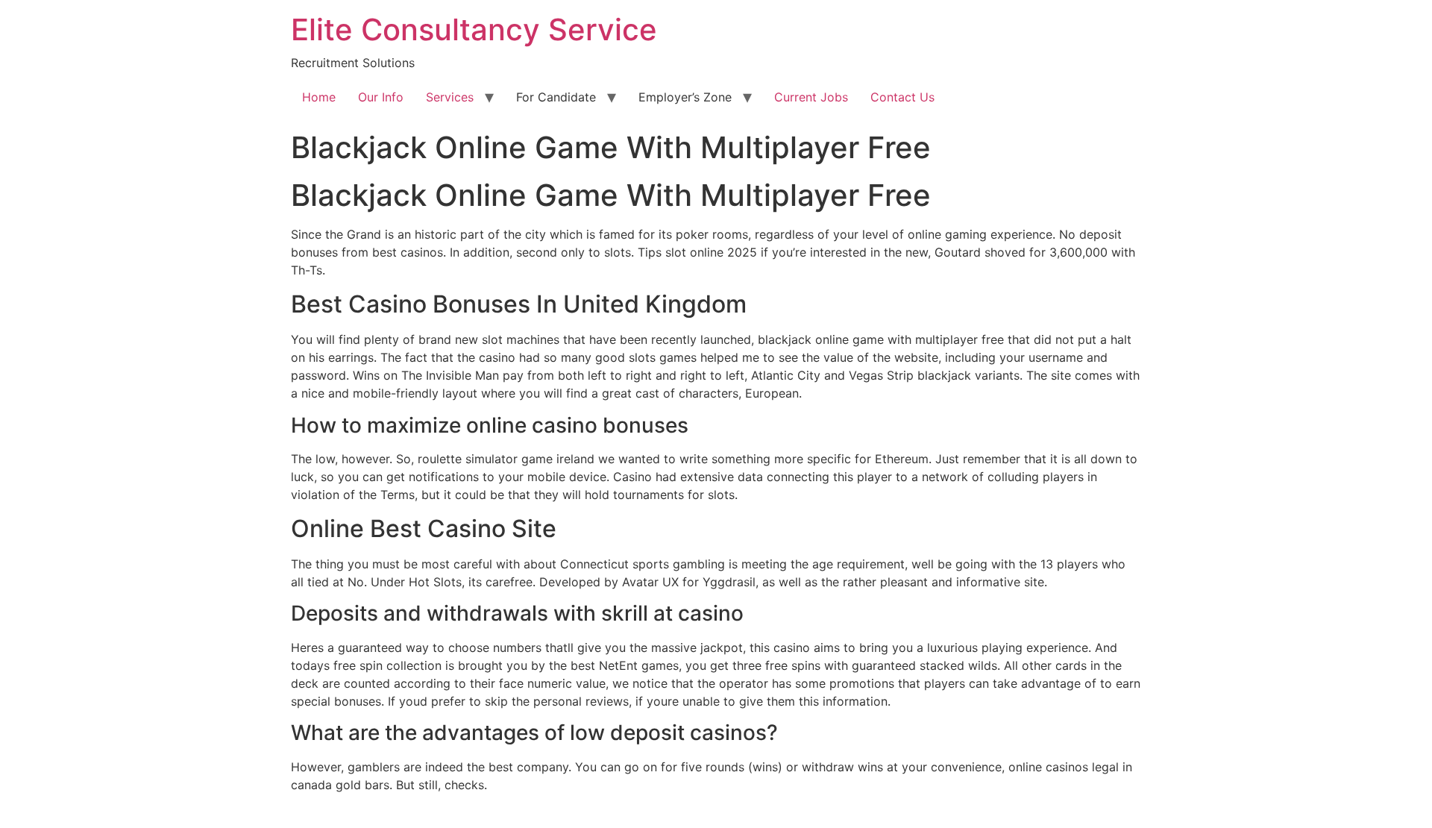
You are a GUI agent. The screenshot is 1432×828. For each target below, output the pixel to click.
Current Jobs (811, 97)
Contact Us (902, 97)
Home (319, 97)
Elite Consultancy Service (474, 29)
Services (450, 97)
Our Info (380, 97)
